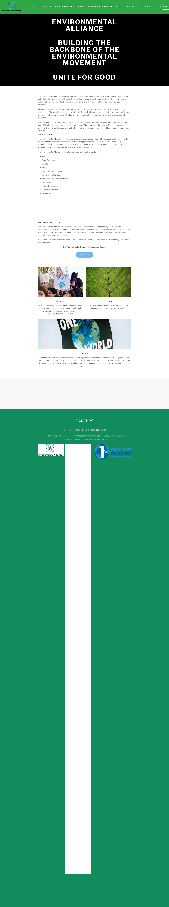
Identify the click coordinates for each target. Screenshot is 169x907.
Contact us (84, 255)
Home (35, 7)
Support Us (150, 7)
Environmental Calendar (69, 7)
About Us (46, 7)
